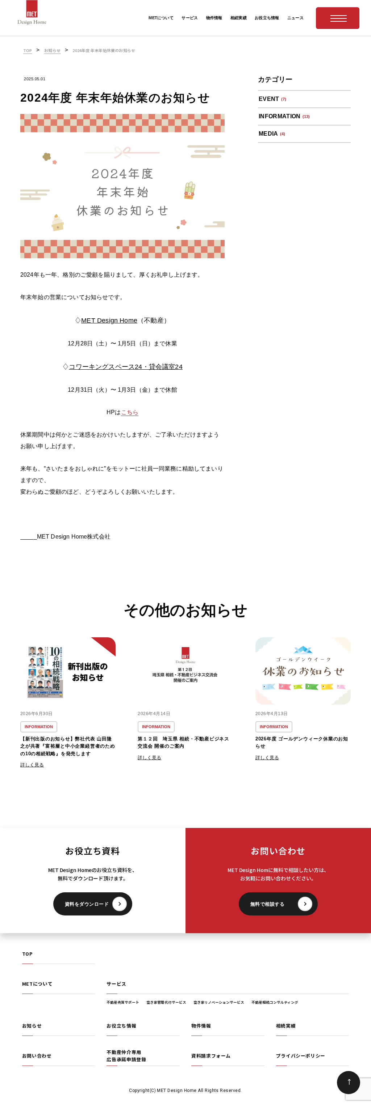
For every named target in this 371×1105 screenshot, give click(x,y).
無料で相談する (267, 904)
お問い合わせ (37, 1055)
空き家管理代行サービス (166, 1002)
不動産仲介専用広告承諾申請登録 (126, 1056)
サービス (116, 983)
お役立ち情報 (121, 1025)
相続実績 (286, 1025)
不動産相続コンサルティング (274, 1002)
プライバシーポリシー (300, 1055)
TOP (27, 953)
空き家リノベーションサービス (218, 1002)
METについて (37, 983)
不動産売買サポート (123, 1002)
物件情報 (201, 1025)
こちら (129, 412)
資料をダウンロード (87, 904)
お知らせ (32, 1025)
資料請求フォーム (211, 1055)
